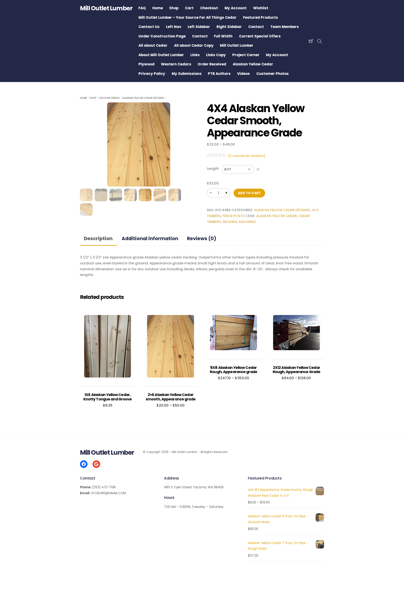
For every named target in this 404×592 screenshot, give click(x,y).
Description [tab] (98, 238)
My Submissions (187, 73)
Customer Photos (272, 73)
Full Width (223, 36)
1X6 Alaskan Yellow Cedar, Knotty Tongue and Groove (107, 397)
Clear (258, 169)
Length (213, 168)
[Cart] (311, 41)
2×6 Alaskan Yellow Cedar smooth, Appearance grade (170, 397)
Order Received (212, 64)
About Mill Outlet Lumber (161, 54)
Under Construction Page (162, 36)
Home (157, 8)
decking (230, 221)
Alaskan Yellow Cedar (253, 64)
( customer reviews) (246, 155)
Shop (173, 8)
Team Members (284, 26)
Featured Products (260, 17)
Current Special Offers (260, 36)
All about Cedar (152, 45)
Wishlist (260, 8)
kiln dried (247, 221)
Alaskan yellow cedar (276, 215)
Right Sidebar (229, 26)
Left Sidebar (199, 26)
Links (195, 54)
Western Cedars (176, 64)
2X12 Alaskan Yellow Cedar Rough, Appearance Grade (296, 370)
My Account (236, 8)
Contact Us (148, 26)
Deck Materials (109, 98)
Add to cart (249, 193)
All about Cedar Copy (194, 45)
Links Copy (216, 54)
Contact (256, 26)
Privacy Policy (151, 73)
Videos (243, 73)
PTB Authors (219, 73)
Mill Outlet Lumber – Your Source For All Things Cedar (187, 17)
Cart (189, 8)
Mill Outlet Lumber (236, 45)
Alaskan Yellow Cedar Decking (143, 98)
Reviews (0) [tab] (201, 238)
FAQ (142, 8)
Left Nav (173, 26)
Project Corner (245, 54)
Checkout (209, 8)
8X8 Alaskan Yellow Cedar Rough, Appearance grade (233, 370)
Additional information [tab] (150, 238)
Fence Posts (234, 215)
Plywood (146, 64)
